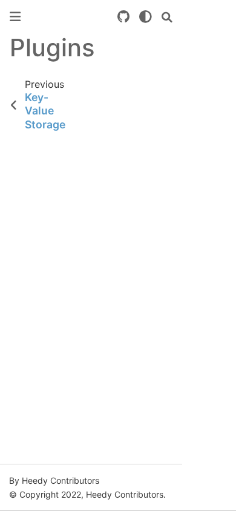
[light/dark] (145, 16)
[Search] (167, 16)
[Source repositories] (123, 16)
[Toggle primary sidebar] (15, 16)
